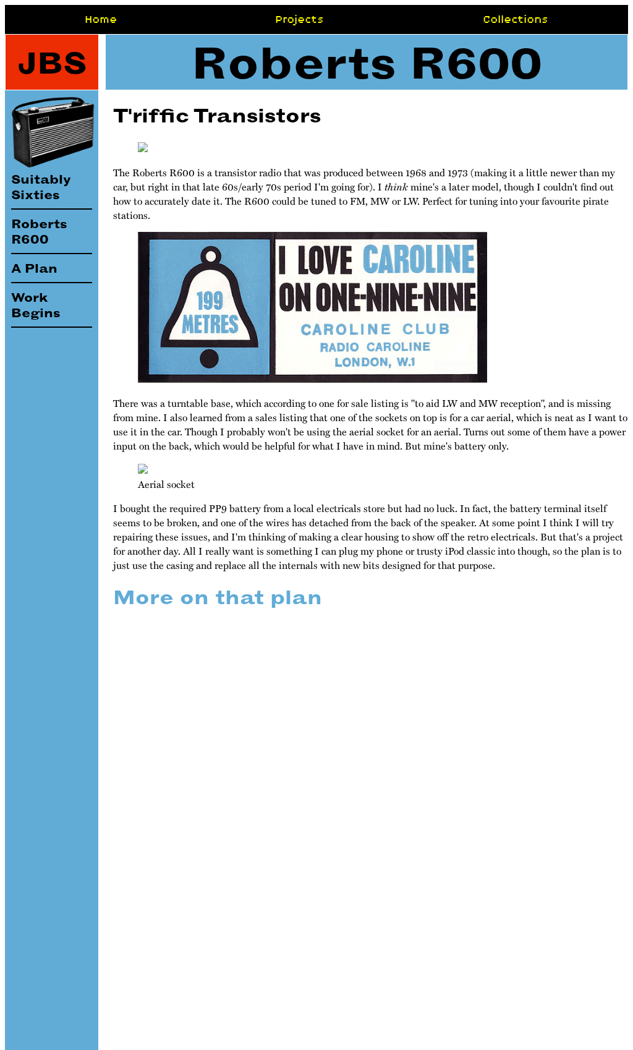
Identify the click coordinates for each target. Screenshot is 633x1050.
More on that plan (217, 597)
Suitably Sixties (41, 186)
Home (101, 19)
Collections (515, 19)
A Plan (34, 268)
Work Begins (35, 304)
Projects (299, 19)
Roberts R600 (39, 231)
